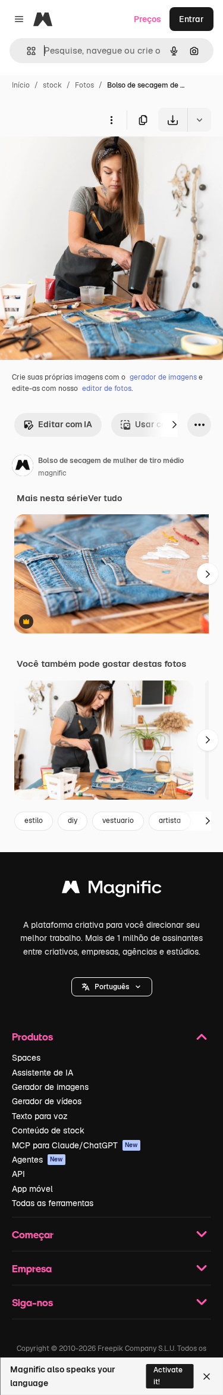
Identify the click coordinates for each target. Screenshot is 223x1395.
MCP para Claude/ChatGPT (75, 1145)
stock (52, 85)
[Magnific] (112, 890)
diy (72, 820)
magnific (52, 473)
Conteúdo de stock (48, 1130)
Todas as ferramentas (52, 1203)
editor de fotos (106, 388)
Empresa (32, 1268)
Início (21, 85)
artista (170, 820)
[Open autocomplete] (26, 50)
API (18, 1174)
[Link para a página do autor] (22, 467)
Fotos (84, 85)
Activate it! (168, 1375)
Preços (147, 19)
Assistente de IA (42, 1072)
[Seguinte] (174, 425)
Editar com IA (65, 424)
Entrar (191, 19)
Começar (33, 1234)
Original (76, 159)
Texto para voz (40, 1116)
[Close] (206, 1376)
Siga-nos (32, 1302)
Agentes (37, 1159)
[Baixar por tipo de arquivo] (199, 120)
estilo (33, 820)
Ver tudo (105, 498)
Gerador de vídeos (46, 1101)
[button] (111, 986)
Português (112, 987)
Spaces (26, 1057)
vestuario (118, 820)
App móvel (32, 1188)
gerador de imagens (163, 377)
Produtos (32, 1036)
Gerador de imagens (50, 1087)
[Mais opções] (111, 120)
